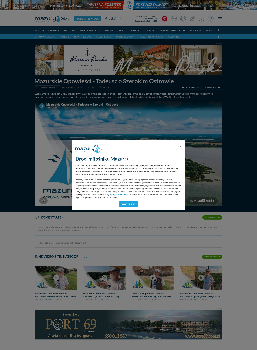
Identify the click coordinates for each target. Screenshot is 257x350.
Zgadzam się (128, 204)
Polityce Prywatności (119, 194)
